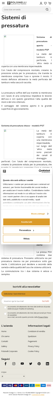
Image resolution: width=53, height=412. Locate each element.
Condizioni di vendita (36, 331)
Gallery (4, 346)
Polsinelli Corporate (9, 351)
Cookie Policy (33, 351)
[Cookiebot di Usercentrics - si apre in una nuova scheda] (39, 171)
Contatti (4, 341)
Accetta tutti (26, 222)
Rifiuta (26, 238)
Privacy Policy (43, 317)
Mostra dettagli (38, 214)
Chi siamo (5, 336)
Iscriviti (45, 301)
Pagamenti (32, 341)
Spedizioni (32, 336)
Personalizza (25, 230)
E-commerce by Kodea (38, 395)
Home (3, 331)
